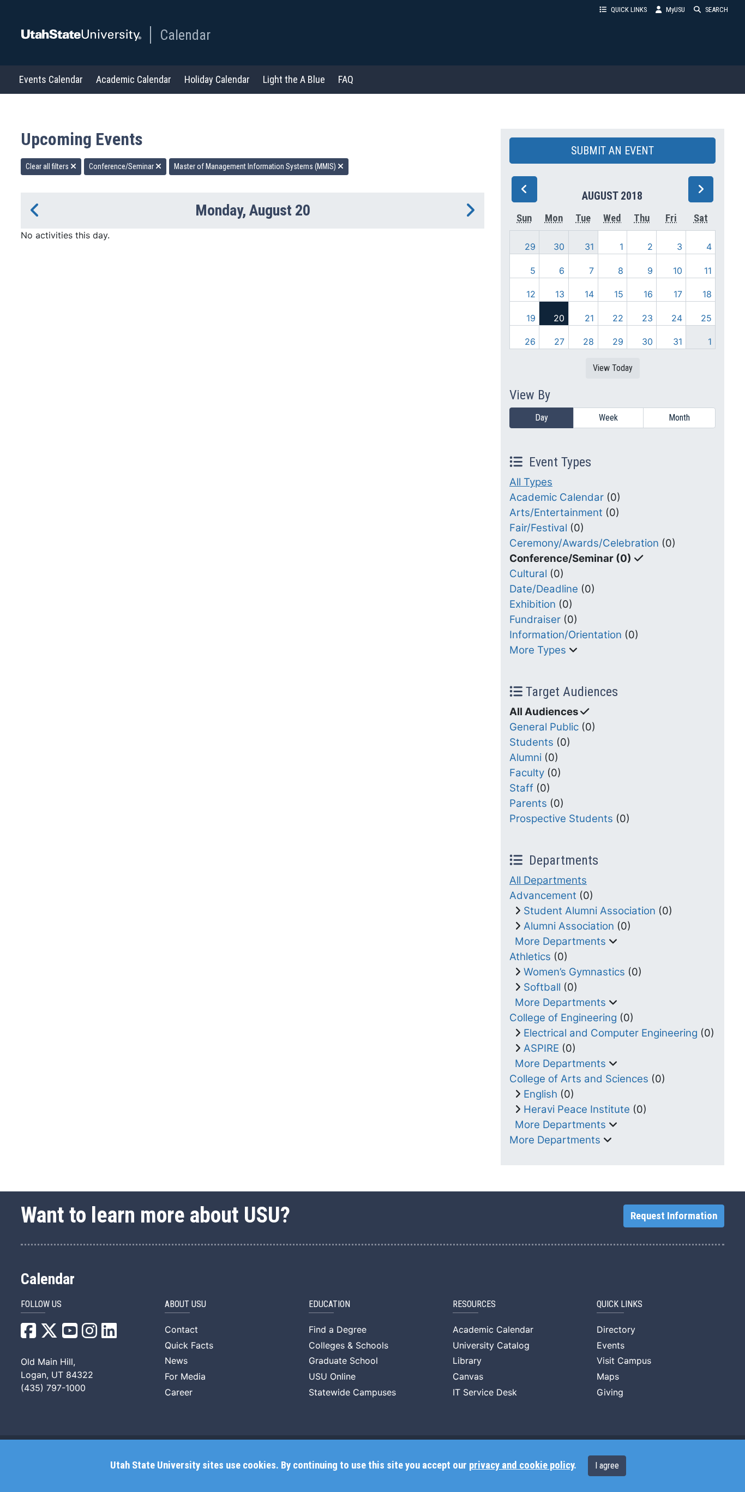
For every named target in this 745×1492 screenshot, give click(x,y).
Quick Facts (189, 1345)
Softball (542, 987)
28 (588, 341)
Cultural (528, 573)
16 (648, 294)
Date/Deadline (543, 589)
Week (608, 417)
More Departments (560, 941)
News (176, 1360)
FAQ (345, 79)
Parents (528, 803)
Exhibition (532, 604)
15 (618, 294)
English (540, 1094)
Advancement (542, 895)
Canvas (468, 1376)
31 (589, 246)
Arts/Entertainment (556, 512)
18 (707, 294)
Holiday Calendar (217, 79)
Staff (521, 788)
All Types (530, 482)
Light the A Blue (294, 79)
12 (531, 294)
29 (530, 246)
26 (530, 341)
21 (589, 318)
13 (559, 294)
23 (647, 318)
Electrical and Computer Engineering (611, 1033)
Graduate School (343, 1360)
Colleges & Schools (348, 1345)
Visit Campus (624, 1360)
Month (679, 417)
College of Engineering (563, 1017)
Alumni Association (569, 926)
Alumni (525, 757)
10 (677, 270)
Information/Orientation (565, 634)
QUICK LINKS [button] (629, 9)
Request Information (673, 1216)
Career (179, 1392)
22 (617, 318)
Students (531, 742)
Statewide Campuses (352, 1392)
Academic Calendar (133, 79)
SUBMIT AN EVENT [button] (612, 150)
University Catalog (491, 1345)
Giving (610, 1392)
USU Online (332, 1376)
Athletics (530, 956)
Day (541, 417)
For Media (185, 1376)
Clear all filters (48, 166)
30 (559, 246)
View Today (613, 368)
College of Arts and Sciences (578, 1078)
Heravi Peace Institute (577, 1109)
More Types (537, 650)
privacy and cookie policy (521, 1465)
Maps (608, 1376)
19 (531, 318)
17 (678, 294)
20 (559, 318)
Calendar (185, 35)
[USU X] (49, 1333)
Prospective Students (561, 818)
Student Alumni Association (590, 910)
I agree (607, 1465)
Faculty (526, 772)
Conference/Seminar (122, 166)
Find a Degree (338, 1329)
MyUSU (675, 9)
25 (706, 318)
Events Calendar (51, 79)
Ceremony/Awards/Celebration (584, 543)
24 (676, 318)
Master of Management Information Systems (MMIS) (256, 166)
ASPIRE (541, 1048)
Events (610, 1345)
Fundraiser (535, 619)
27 (559, 341)
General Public (544, 727)
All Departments (548, 880)
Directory (616, 1329)
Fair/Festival (538, 528)
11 (708, 270)
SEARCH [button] (716, 9)
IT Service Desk (485, 1392)
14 (589, 294)
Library (467, 1360)
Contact (181, 1329)
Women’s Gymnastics (574, 972)
